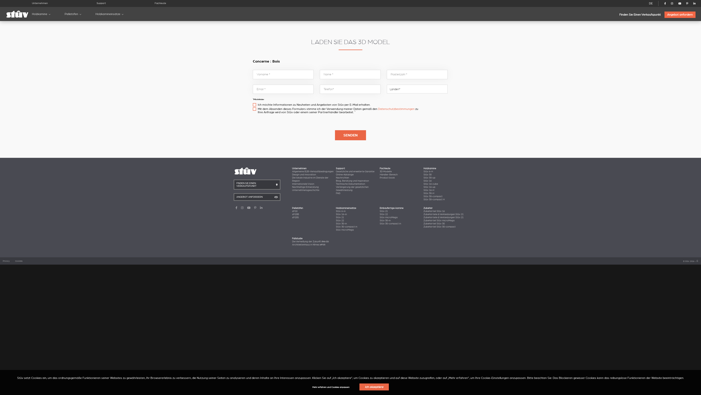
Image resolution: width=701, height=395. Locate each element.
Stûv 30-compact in (346, 226)
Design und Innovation (304, 174)
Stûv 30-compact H (434, 199)
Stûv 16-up (429, 187)
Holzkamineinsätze (107, 14)
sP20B (295, 214)
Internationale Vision (303, 184)
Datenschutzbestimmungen (396, 109)
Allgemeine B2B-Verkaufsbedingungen (313, 171)
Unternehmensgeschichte (305, 190)
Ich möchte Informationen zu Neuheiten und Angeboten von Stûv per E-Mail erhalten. (314, 104)
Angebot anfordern (680, 14)
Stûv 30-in (341, 223)
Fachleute (160, 3)
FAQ (338, 193)
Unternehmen (40, 3)
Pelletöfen (71, 14)
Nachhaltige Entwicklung (305, 187)
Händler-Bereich (389, 174)
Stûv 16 (428, 181)
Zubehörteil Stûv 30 (434, 223)
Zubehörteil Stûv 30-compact (440, 226)
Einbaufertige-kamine (391, 208)
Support (101, 3)
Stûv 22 (340, 220)
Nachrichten (342, 177)
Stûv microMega (345, 230)
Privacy (6, 261)
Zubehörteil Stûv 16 (434, 211)
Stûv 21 (340, 217)
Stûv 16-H (429, 190)
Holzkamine (39, 14)
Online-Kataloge (345, 174)
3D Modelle (386, 171)
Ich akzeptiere (374, 387)
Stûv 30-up (429, 177)
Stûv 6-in (341, 211)
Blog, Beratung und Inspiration (352, 181)
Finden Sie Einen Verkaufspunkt (640, 14)
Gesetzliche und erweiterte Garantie (355, 171)
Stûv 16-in (341, 214)
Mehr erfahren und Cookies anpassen (331, 387)
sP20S (295, 217)
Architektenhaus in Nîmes (308, 244)
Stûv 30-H (429, 193)
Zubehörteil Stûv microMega (439, 220)
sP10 (294, 211)
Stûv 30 (428, 174)
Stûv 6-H (428, 171)
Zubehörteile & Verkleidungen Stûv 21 (443, 214)
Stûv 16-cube (431, 184)
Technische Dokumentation (350, 184)
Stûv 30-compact (433, 196)
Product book (387, 177)
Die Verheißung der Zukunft (310, 241)
